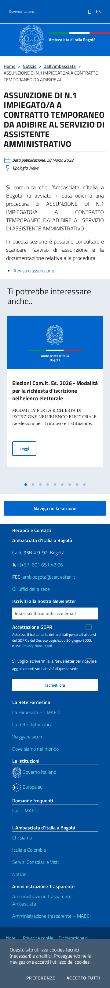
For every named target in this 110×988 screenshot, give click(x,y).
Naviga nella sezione (55, 508)
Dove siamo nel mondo (35, 748)
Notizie (30, 66)
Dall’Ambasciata (59, 66)
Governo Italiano (21, 11)
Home (10, 66)
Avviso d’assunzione (33, 270)
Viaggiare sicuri (27, 736)
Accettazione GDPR (32, 627)
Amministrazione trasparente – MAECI (51, 916)
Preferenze (41, 978)
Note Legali (43, 646)
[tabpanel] (55, 397)
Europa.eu (31, 786)
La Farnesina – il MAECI (36, 712)
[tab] (25, 484)
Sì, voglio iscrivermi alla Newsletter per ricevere (54, 661)
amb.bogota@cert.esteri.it (49, 576)
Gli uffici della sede (31, 589)
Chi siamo (22, 837)
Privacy (28, 646)
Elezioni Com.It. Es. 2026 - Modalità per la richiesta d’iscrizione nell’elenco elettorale (55, 390)
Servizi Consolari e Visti (35, 862)
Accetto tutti (83, 978)
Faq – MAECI (25, 810)
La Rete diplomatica (32, 724)
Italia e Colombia (29, 849)
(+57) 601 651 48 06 (41, 564)
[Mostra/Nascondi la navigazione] (12, 39)
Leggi (28, 448)
